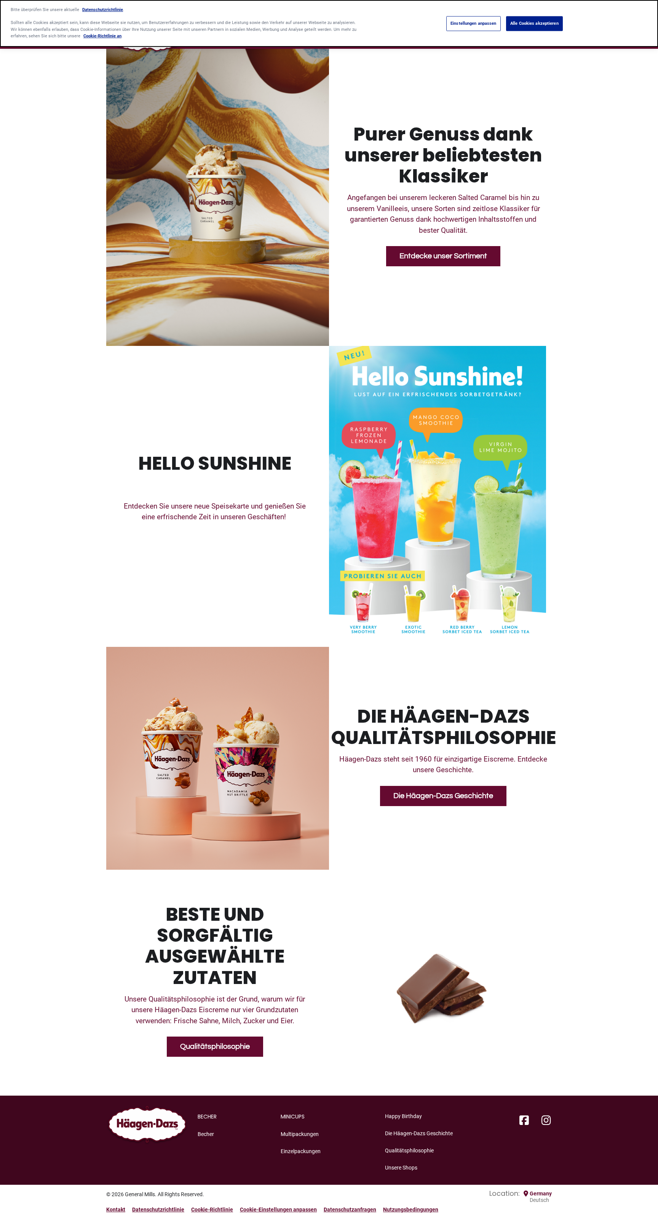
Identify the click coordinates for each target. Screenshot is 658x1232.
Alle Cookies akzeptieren (534, 23)
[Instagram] (546, 1121)
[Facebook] (524, 1121)
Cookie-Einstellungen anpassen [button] (278, 1209)
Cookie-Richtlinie (212, 1209)
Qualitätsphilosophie (215, 1046)
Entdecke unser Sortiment (443, 256)
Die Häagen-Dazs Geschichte (443, 796)
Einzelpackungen (301, 1151)
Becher (206, 1134)
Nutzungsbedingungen (410, 1209)
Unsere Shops (401, 1168)
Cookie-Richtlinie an (102, 35)
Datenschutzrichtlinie (158, 1209)
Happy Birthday (403, 1116)
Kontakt (115, 1209)
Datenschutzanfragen (350, 1209)
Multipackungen (300, 1134)
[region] (329, 23)
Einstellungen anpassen (473, 23)
